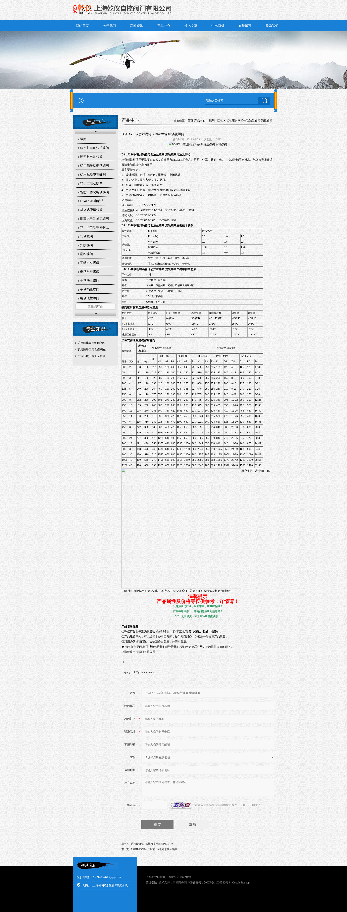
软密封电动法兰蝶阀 (94, 148)
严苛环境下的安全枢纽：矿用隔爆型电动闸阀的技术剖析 (96, 356)
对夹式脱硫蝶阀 (91, 209)
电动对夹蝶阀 (89, 271)
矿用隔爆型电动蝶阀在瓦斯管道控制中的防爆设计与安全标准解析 (96, 349)
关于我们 (109, 25)
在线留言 (245, 25)
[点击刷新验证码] (181, 805)
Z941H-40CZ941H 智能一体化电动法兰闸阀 (154, 849)
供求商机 (217, 25)
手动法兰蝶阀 (89, 280)
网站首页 (82, 25)
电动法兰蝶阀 (89, 298)
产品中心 (163, 25)
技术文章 (190, 25)
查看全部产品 (95, 306)
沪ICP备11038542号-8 (217, 882)
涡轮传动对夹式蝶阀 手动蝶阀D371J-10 (152, 843)
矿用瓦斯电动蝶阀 (93, 174)
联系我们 (272, 25)
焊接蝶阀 (86, 245)
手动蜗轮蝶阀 (89, 289)
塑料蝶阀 (86, 254)
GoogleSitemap (241, 882)
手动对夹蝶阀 (89, 263)
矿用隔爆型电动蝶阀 (94, 165)
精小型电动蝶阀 (91, 183)
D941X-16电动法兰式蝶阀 (98, 201)
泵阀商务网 (180, 882)
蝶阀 (83, 139)
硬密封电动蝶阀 (91, 156)
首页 (190, 120)
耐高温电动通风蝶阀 (94, 218)
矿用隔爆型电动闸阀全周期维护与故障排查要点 (96, 342)
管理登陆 (151, 882)
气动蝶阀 (86, 236)
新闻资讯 (136, 25)
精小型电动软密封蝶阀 (96, 227)
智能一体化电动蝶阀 (94, 192)
